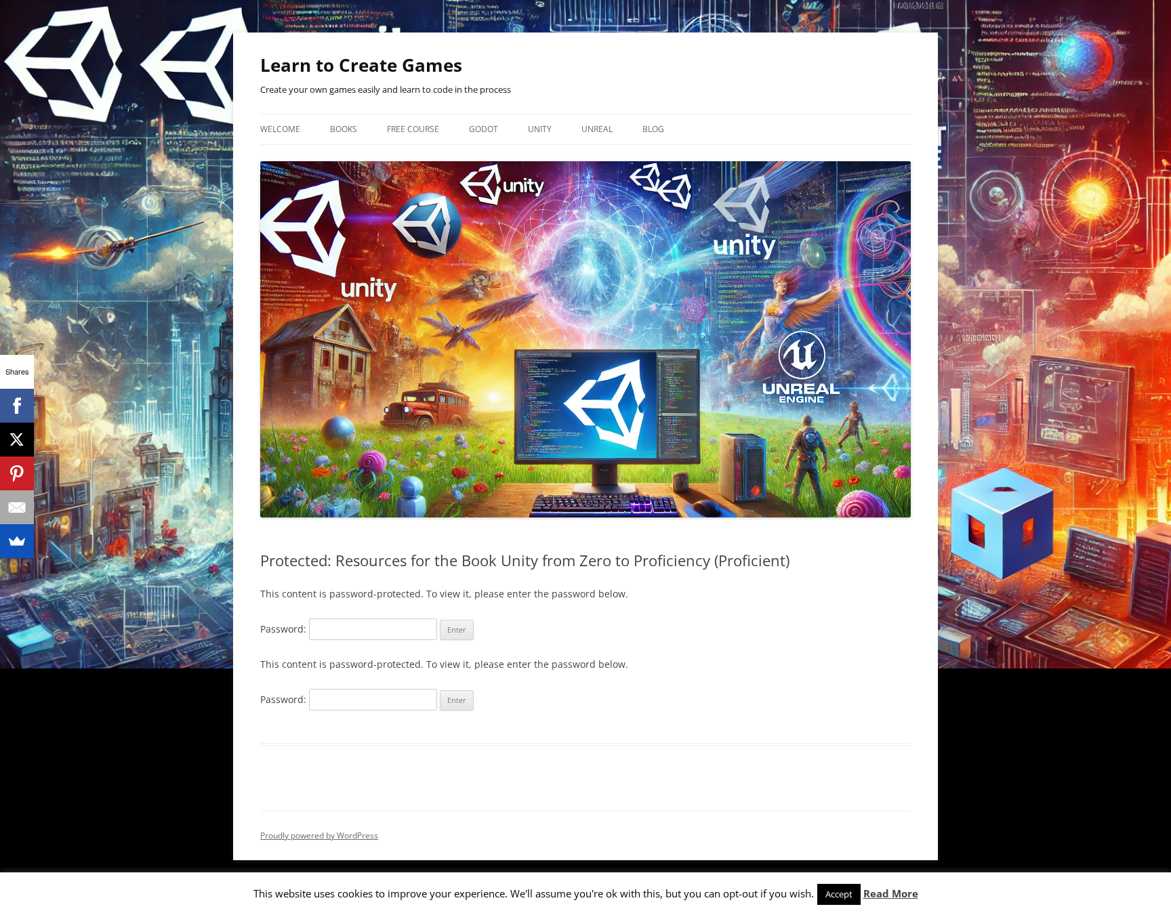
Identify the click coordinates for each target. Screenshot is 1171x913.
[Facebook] (17, 406)
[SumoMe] (17, 541)
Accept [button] (838, 894)
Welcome (280, 129)
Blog (653, 129)
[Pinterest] (17, 473)
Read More (890, 893)
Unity (540, 129)
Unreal (597, 129)
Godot (483, 129)
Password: (284, 628)
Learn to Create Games (361, 65)
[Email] (17, 507)
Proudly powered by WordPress (319, 835)
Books (343, 129)
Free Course (413, 129)
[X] (17, 439)
